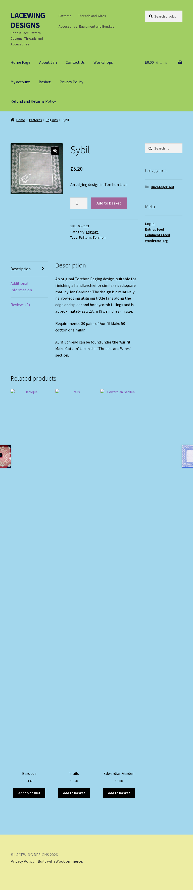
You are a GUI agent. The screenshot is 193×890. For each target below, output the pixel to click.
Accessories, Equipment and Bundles (86, 26)
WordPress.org (156, 240)
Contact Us (75, 62)
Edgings (52, 120)
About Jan (48, 62)
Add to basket (108, 203)
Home (20, 120)
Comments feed (157, 235)
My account (20, 81)
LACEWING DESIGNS (28, 20)
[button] (55, 151)
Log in (150, 223)
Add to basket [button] (29, 793)
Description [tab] (21, 268)
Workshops (103, 62)
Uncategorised (162, 187)
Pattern (85, 237)
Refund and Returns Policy (33, 101)
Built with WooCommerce (60, 861)
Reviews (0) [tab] (20, 304)
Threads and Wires (92, 16)
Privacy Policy (71, 81)
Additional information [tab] (21, 286)
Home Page (20, 62)
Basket (45, 81)
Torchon (99, 237)
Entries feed (154, 229)
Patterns (65, 16)
